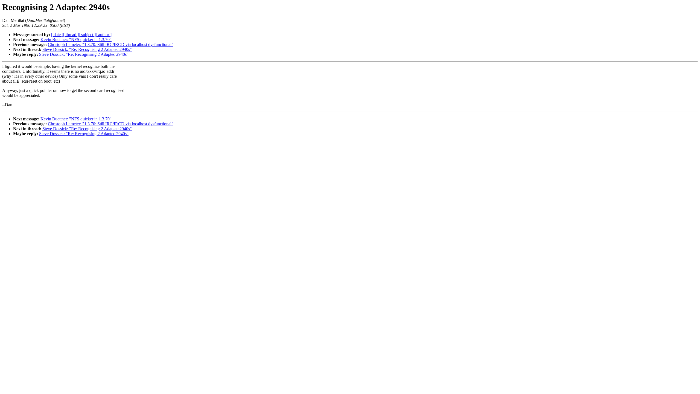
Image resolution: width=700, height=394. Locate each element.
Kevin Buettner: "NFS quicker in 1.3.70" (76, 39)
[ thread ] (71, 34)
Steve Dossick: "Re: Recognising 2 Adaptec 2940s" (87, 49)
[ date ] (57, 34)
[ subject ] (87, 34)
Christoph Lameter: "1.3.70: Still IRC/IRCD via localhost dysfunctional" (110, 44)
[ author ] (104, 34)
